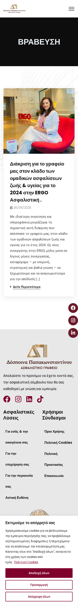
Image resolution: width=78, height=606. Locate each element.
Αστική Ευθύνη (16, 497)
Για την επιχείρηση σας (17, 459)
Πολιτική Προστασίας (53, 459)
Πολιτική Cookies (26, 562)
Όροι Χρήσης (54, 431)
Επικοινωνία (53, 475)
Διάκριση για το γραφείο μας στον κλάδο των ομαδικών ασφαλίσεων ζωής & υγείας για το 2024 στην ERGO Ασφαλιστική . (37, 182)
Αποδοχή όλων (39, 573)
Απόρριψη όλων (39, 596)
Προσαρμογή (39, 585)
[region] (39, 561)
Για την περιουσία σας (19, 481)
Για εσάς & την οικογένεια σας (16, 437)
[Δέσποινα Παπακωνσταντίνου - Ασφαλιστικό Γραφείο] (14, 9)
